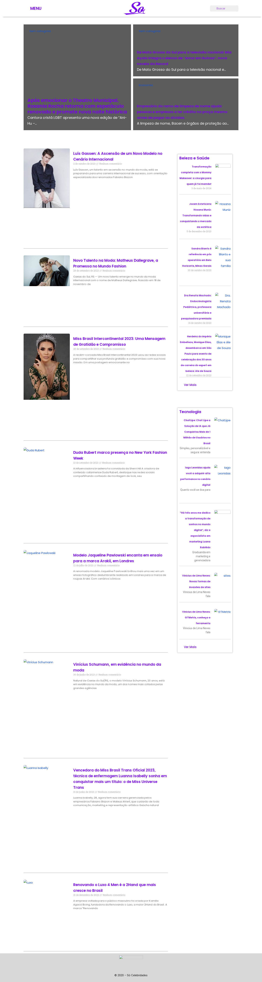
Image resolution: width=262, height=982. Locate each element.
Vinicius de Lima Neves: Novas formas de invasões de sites (196, 581)
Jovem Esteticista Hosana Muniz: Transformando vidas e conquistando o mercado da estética (195, 215)
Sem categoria (40, 31)
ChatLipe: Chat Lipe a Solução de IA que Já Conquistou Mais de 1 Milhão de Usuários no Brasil (196, 432)
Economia (146, 85)
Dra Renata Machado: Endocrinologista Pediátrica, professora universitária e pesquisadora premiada (196, 307)
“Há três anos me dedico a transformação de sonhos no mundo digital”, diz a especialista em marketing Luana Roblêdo (195, 530)
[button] (190, 385)
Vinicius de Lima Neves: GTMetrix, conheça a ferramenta (196, 617)
